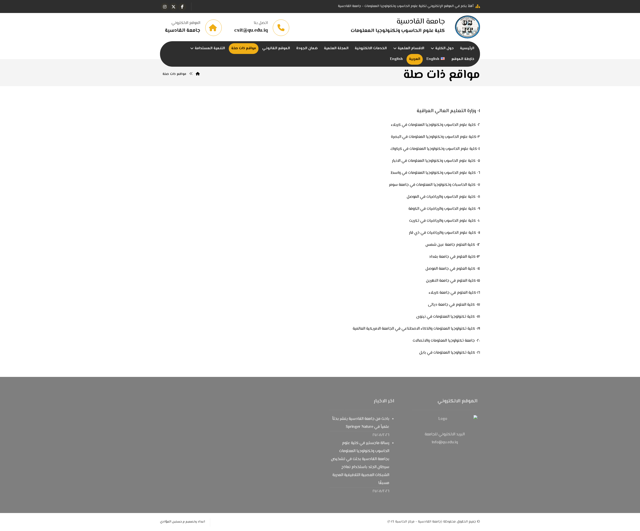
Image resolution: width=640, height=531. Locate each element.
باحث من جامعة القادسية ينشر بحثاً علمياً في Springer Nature (360, 423)
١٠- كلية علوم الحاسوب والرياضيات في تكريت (444, 221)
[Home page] (198, 74)
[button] (182, 7)
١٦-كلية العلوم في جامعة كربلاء (454, 293)
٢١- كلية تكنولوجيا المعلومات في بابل (449, 353)
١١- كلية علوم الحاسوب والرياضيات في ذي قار (444, 233)
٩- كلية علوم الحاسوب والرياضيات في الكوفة (444, 209)
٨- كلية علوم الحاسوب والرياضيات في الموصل (443, 197)
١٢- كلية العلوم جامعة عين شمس (453, 245)
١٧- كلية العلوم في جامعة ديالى (454, 305)
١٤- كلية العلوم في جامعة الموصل (453, 269)
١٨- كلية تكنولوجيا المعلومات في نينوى (448, 317)
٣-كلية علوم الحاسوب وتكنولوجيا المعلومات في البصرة (435, 137)
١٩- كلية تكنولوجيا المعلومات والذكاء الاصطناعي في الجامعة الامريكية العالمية (416, 329)
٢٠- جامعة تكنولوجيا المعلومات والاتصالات (446, 341)
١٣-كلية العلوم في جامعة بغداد (454, 257)
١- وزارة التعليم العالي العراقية (448, 111)
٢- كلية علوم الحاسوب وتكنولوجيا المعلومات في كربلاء (435, 125)
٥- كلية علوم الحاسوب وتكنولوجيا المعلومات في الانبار (436, 161)
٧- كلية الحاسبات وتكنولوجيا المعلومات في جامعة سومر (434, 185)
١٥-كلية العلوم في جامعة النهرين (453, 281)
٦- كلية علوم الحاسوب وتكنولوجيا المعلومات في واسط (435, 173)
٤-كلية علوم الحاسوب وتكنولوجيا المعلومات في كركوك (435, 149)
